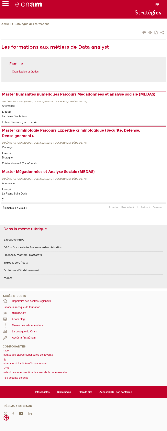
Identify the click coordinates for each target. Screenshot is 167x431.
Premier (114, 207)
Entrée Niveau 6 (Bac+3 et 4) (19, 122)
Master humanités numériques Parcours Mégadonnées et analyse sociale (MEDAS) (78, 94)
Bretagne (7, 157)
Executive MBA (14, 239)
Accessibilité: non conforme (115, 392)
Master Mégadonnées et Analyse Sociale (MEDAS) (48, 171)
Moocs (8, 278)
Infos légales (42, 392)
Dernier (157, 207)
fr (157, 4)
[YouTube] (21, 413)
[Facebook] (13, 413)
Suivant (145, 207)
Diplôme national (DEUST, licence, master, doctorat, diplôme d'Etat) (44, 101)
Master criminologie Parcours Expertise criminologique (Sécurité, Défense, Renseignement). (71, 133)
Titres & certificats (16, 262)
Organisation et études (25, 71)
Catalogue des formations (31, 24)
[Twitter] (5, 413)
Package (7, 147)
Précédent (127, 207)
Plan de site (85, 392)
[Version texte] (150, 33)
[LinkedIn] (30, 413)
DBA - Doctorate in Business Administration (33, 247)
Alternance (8, 105)
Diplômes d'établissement (21, 270)
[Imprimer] (144, 33)
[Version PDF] (156, 33)
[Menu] (5, 4)
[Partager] (162, 33)
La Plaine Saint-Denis (14, 116)
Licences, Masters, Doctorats (23, 255)
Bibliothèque (64, 392)
